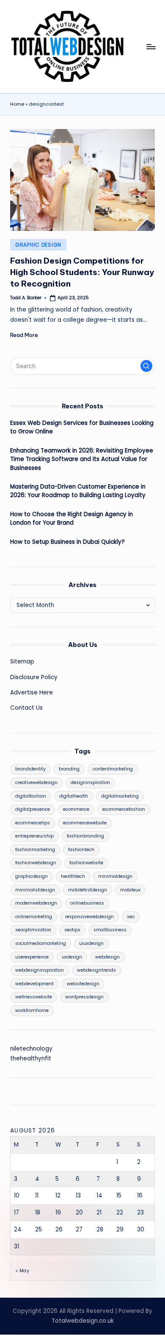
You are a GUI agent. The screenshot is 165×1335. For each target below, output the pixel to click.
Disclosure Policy (34, 677)
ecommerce (76, 809)
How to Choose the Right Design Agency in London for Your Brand (71, 518)
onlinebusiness (87, 903)
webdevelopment (34, 984)
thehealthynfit (30, 1058)
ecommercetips (32, 823)
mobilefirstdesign (87, 890)
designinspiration (90, 782)
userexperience (32, 957)
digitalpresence (32, 809)
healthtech (73, 876)
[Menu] (150, 46)
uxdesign (72, 957)
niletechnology (31, 1049)
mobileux (130, 890)
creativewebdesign (36, 782)
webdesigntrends (96, 970)
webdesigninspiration (39, 970)
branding (69, 769)
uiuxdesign (91, 943)
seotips (72, 930)
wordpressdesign (84, 997)
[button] (146, 366)
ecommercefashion (123, 809)
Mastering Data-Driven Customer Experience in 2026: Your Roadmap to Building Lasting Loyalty (78, 491)
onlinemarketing (33, 916)
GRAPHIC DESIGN (38, 244)
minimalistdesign (35, 890)
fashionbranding (85, 836)
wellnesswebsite (33, 997)
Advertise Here (31, 693)
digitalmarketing (120, 796)
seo (131, 916)
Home (17, 104)
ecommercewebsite (85, 823)
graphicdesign (31, 876)
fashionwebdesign (35, 863)
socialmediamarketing (40, 943)
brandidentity (30, 769)
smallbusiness (110, 930)
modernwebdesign (36, 903)
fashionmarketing (35, 849)
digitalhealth (73, 796)
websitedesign (83, 984)
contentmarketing (113, 769)
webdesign (107, 957)
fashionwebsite (86, 863)
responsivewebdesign (89, 916)
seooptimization (33, 930)
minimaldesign (115, 876)
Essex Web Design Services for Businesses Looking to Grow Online (82, 427)
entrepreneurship (34, 836)
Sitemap (22, 662)
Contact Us (26, 708)
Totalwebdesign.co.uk (83, 1321)
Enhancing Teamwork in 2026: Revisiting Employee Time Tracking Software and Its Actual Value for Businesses (81, 459)
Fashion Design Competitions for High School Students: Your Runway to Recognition (82, 272)
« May (22, 1271)
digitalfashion (30, 796)
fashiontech (81, 849)
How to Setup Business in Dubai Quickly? (67, 542)
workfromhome (32, 1010)
